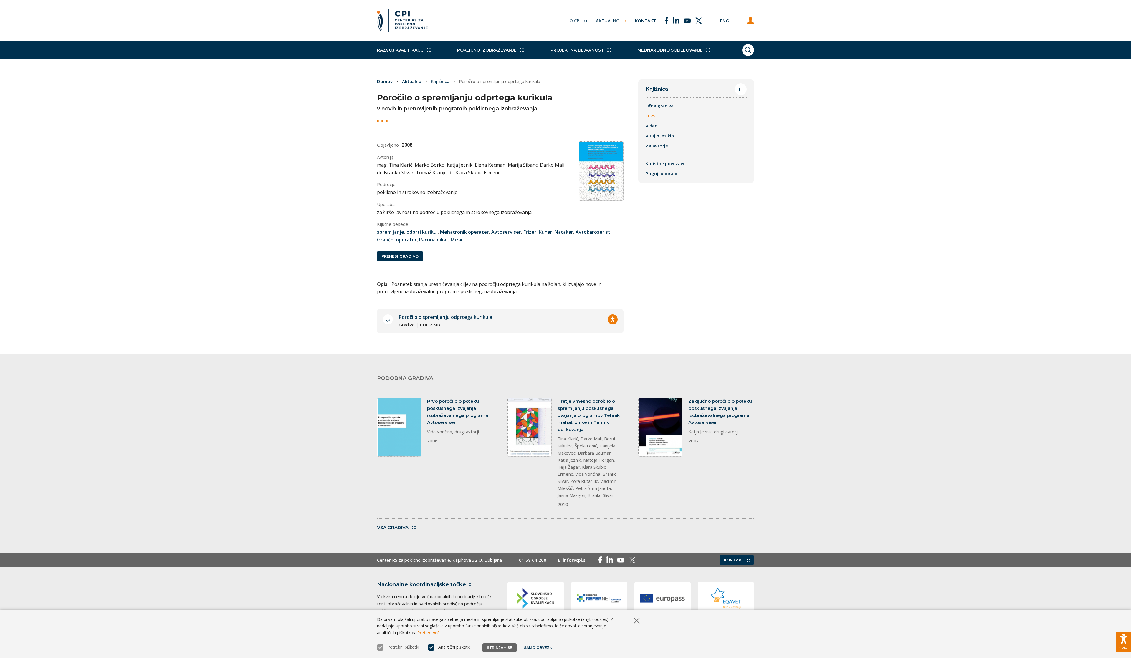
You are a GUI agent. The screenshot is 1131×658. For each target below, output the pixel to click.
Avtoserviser (506, 232)
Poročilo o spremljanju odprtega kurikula (445, 317)
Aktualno (608, 21)
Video (652, 126)
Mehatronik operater (464, 232)
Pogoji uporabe (662, 173)
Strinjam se (499, 647)
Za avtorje (657, 146)
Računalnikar (433, 239)
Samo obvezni (539, 647)
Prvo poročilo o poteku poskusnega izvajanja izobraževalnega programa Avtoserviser (457, 411)
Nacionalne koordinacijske (421, 584)
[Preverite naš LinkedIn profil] (676, 20)
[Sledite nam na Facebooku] (666, 20)
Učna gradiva (660, 106)
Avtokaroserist (593, 232)
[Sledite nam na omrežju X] (698, 20)
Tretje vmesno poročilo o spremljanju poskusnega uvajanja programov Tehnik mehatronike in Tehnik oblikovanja (589, 415)
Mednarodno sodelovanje (670, 50)
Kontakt (645, 21)
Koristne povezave (666, 163)
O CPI (575, 21)
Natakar (564, 232)
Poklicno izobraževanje (487, 50)
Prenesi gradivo (400, 256)
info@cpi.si (575, 560)
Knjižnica (440, 81)
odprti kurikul (422, 232)
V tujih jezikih (660, 136)
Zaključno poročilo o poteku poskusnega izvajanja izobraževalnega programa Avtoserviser (720, 411)
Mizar (457, 239)
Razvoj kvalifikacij (400, 50)
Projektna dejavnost (577, 50)
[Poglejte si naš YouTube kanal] (687, 20)
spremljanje (390, 232)
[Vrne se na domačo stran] (402, 20)
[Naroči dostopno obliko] (613, 319)
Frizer (529, 232)
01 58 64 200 (532, 560)
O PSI (651, 116)
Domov (385, 81)
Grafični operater (397, 239)
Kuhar (545, 232)
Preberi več (428, 632)
